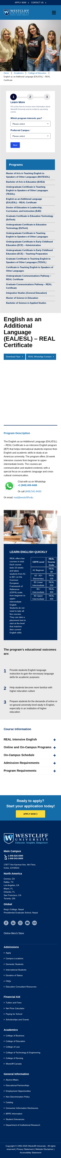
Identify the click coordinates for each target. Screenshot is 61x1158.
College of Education (37, 73)
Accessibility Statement (30, 1152)
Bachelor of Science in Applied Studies (26, 303)
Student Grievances (15, 1119)
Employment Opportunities (18, 1091)
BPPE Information (14, 1113)
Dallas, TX (8, 882)
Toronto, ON (9, 898)
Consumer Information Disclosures (22, 1108)
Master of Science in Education (22, 298)
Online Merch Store (14, 933)
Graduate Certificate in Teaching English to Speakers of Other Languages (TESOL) (28, 260)
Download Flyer (13, 356)
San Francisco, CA (12, 895)
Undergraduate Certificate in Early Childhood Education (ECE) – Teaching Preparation (29, 252)
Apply (8, 953)
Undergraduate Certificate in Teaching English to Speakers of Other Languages (27, 235)
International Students (16, 970)
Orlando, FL (9, 892)
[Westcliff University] (16, 12)
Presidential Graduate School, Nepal (21, 912)
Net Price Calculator (15, 1008)
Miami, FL (8, 888)
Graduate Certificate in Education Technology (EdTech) (29, 218)
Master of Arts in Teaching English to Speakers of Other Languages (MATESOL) (28, 175)
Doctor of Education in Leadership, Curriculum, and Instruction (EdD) (24, 209)
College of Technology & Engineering (23, 1052)
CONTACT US (37, 2)
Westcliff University (37, 1146)
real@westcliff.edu (23, 497)
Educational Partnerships (17, 1085)
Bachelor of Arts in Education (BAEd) (25, 182)
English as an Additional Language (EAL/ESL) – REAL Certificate (24, 201)
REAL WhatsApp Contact (39, 356)
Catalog (9, 1102)
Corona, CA (9, 879)
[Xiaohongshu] (34, 923)
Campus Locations (14, 958)
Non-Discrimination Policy (18, 1097)
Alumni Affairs (12, 1080)
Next (15, 145)
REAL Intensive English (20, 739)
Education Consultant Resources (21, 987)
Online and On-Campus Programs (27, 747)
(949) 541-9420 (33, 491)
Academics (19, 73)
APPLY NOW (21, 2)
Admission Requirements (21, 762)
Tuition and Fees (13, 1002)
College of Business (15, 1035)
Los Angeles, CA (11, 885)
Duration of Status (14, 975)
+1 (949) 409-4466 (27, 485)
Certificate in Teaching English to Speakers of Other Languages (29, 269)
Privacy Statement (25, 1149)
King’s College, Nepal (14, 909)
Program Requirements (20, 770)
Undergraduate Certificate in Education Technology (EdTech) (26, 226)
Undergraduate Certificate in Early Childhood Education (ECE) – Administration (29, 243)
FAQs (8, 981)
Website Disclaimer (44, 1149)
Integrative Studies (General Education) (26, 293)
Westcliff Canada (14, 1064)
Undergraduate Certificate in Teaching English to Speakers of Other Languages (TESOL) (27, 190)
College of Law (13, 1047)
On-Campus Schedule (19, 755)
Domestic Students (14, 964)
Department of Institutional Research (23, 1125)
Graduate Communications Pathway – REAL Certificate (29, 286)
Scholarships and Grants (17, 1019)
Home (6, 73)
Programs (16, 164)
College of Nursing (14, 1058)
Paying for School (14, 1014)
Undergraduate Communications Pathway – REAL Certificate (28, 278)
